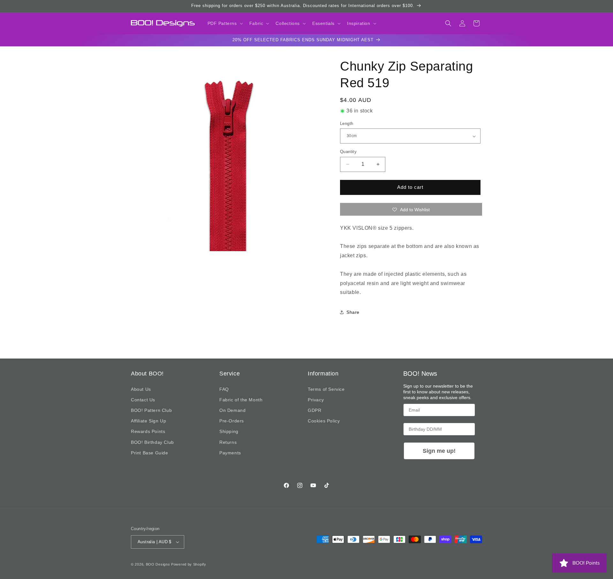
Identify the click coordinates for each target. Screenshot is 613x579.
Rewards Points (148, 431)
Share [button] (352, 312)
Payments (230, 452)
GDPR (314, 410)
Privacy (316, 399)
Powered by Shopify (188, 564)
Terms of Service (326, 389)
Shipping (228, 431)
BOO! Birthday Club (152, 442)
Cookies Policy (324, 420)
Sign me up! (439, 451)
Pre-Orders (231, 420)
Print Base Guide (149, 452)
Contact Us (143, 399)
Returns (228, 442)
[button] (225, 23)
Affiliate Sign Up (148, 420)
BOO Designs (158, 564)
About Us (141, 389)
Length (346, 123)
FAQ (224, 389)
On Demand (232, 410)
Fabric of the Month (240, 399)
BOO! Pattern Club (151, 410)
